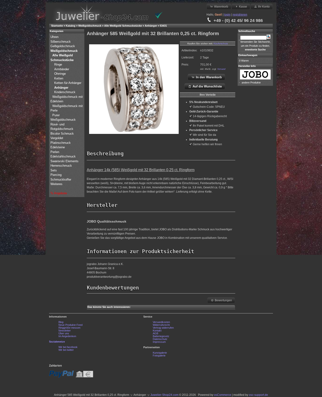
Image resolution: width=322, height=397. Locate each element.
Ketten (58, 78)
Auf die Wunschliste (207, 86)
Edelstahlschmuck (63, 156)
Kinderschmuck (64, 92)
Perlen (55, 152)
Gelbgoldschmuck (63, 46)
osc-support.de (258, 395)
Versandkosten (161, 322)
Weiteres (56, 184)
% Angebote (58, 193)
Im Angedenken (67, 336)
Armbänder (61, 69)
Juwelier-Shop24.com (164, 395)
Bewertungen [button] (223, 300)
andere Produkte (251, 82)
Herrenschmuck (61, 165)
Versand (221, 69)
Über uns (63, 333)
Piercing (56, 175)
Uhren (54, 37)
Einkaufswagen (247, 55)
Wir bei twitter (66, 349)
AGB (155, 333)
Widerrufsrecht (161, 324)
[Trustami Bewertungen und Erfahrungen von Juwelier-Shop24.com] (159, 17)
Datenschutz (160, 339)
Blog (60, 322)
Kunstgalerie (160, 352)
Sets (53, 170)
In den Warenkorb (209, 77)
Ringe (58, 64)
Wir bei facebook (68, 347)
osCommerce (222, 395)
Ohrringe (60, 73)
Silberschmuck (61, 41)
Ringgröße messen (69, 327)
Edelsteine (58, 147)
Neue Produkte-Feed (70, 324)
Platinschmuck (61, 143)
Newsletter (64, 330)
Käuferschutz (221, 43)
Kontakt (157, 330)
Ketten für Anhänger (67, 83)
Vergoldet (57, 138)
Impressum (159, 341)
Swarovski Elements (64, 161)
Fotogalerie (159, 355)
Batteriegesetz (161, 336)
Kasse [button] (243, 6)
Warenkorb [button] (221, 6)
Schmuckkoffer (60, 179)
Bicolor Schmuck (62, 133)
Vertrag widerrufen (163, 327)
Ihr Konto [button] (264, 6)
